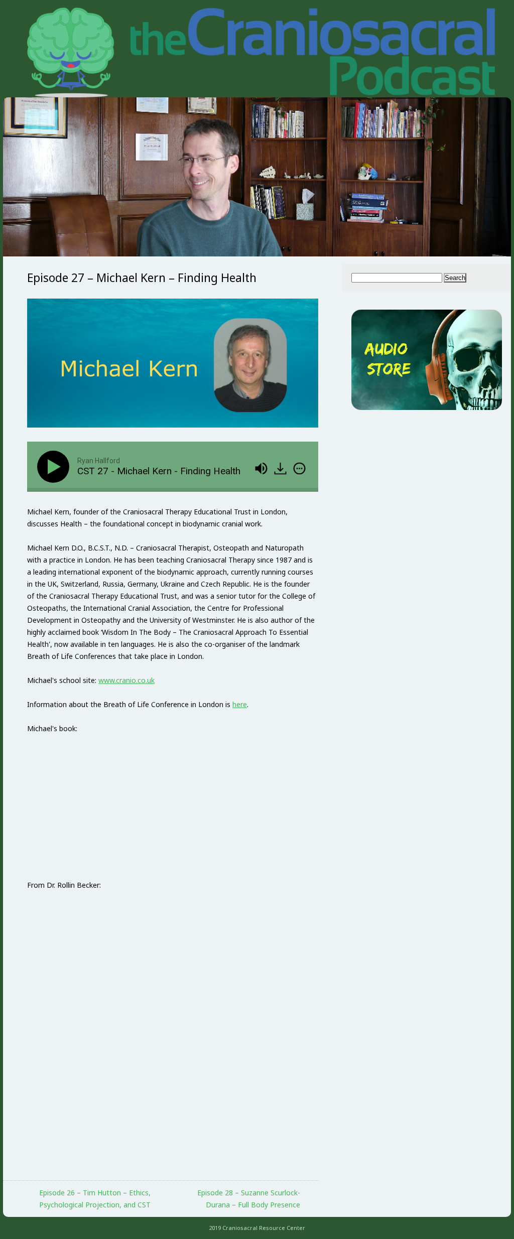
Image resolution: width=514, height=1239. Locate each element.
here (239, 704)
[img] (299, 469)
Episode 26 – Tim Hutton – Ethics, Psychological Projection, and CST (95, 1198)
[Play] (55, 466)
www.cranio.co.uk (126, 680)
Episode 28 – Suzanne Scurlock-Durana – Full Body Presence (248, 1198)
